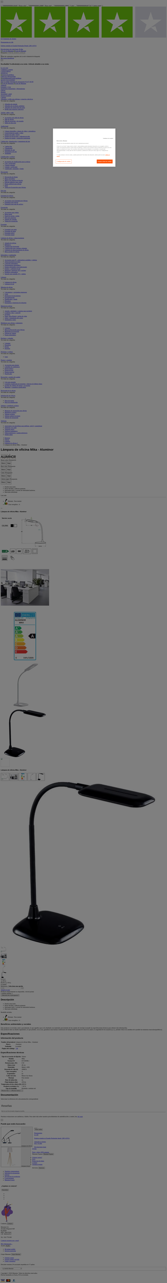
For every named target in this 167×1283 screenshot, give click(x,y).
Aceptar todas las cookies (105, 161)
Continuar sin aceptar (108, 138)
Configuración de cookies (64, 161)
